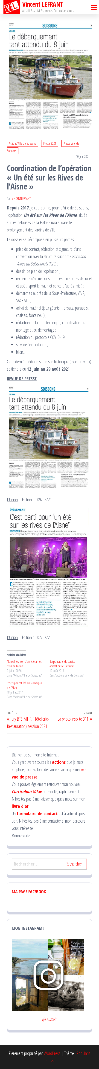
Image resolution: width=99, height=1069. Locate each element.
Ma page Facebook (29, 891)
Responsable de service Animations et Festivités (62, 663)
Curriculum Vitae (27, 791)
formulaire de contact (37, 813)
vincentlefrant (21, 198)
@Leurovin (49, 1019)
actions (59, 762)
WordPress (52, 1053)
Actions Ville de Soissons (22, 143)
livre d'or (20, 806)
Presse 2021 (49, 143)
